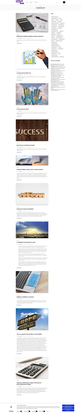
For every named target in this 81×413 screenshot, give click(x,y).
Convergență (54, 21)
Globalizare (53, 34)
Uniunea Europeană (55, 56)
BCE (60, 18)
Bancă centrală (54, 18)
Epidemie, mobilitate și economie (25, 297)
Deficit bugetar (61, 26)
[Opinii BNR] (20, 2)
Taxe (59, 53)
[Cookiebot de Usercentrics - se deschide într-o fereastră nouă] (11, 411)
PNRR (53, 40)
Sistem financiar (54, 50)
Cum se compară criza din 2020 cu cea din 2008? (29, 334)
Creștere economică (55, 23)
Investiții (53, 37)
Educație (53, 32)
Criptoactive (62, 23)
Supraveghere (54, 53)
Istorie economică (59, 37)
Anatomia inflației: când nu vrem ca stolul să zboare (30, 169)
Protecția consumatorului (55, 45)
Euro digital (59, 32)
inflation (58, 34)
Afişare (48, 411)
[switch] (29, 411)
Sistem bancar (60, 48)
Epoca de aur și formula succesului (26, 145)
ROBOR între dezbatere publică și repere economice (30, 36)
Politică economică (59, 40)
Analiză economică (55, 16)
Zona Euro (61, 56)
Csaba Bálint (20, 38)
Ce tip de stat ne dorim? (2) (24, 73)
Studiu (18, 167)
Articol (18, 34)
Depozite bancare (54, 29)
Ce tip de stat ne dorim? (23, 109)
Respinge (68, 410)
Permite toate (68, 405)
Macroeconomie (54, 39)
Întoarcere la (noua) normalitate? (25, 209)
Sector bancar (54, 48)
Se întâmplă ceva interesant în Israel (26, 242)
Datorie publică (54, 26)
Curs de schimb (61, 24)
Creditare (59, 21)
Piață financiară (61, 39)
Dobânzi (61, 31)
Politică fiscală (54, 42)
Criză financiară (54, 24)
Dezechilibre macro (55, 31)
